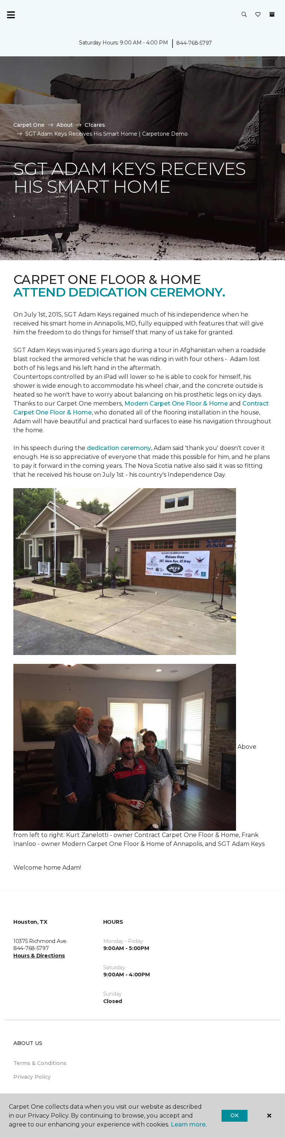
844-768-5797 (194, 43)
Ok (234, 1115)
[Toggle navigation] (11, 15)
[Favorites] (258, 15)
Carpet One (29, 125)
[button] (244, 15)
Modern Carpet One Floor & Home (176, 403)
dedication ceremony (119, 447)
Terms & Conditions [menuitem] (39, 1063)
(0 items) (272, 14)
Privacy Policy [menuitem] (32, 1077)
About (64, 125)
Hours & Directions (39, 955)
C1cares (95, 125)
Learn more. (189, 1124)
